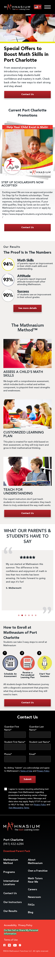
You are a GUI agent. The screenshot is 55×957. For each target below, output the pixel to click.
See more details (27, 308)
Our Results (10, 911)
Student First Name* (14, 742)
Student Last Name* (39, 742)
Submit (27, 779)
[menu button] (37, 7)
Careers (32, 889)
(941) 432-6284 (13, 844)
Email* (32, 754)
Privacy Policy (43, 771)
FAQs (31, 905)
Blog (30, 912)
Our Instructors (12, 902)
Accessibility (10, 925)
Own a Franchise (38, 871)
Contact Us (10, 893)
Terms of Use (26, 771)
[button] (18, 615)
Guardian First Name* (11, 728)
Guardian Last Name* (36, 728)
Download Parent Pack (16, 851)
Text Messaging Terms (18, 808)
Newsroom (34, 897)
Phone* (8, 754)
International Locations (11, 883)
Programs (9, 872)
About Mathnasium (35, 862)
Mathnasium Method (10, 862)
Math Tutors (35, 880)
